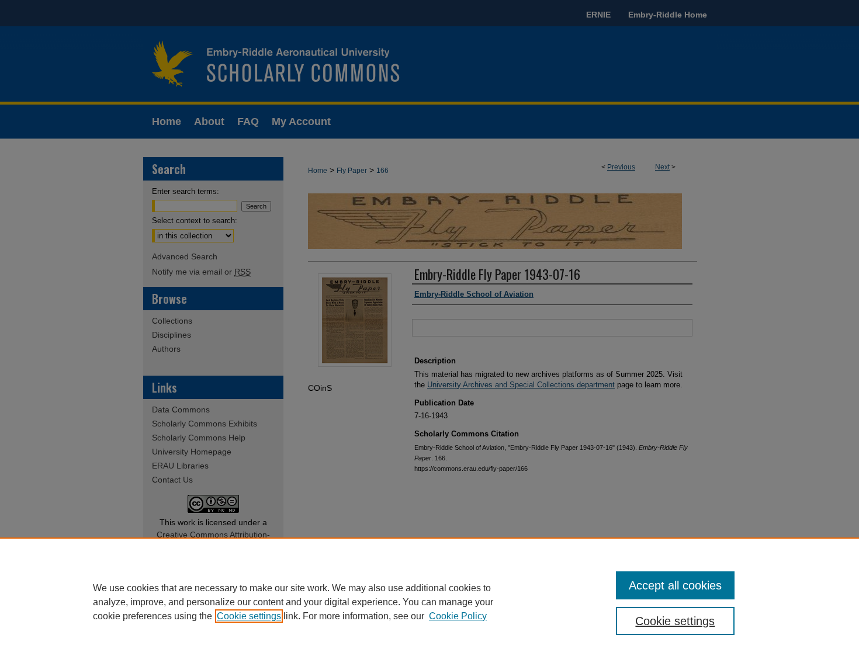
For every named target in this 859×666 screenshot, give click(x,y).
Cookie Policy (458, 616)
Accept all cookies (675, 585)
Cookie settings (249, 616)
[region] (429, 601)
